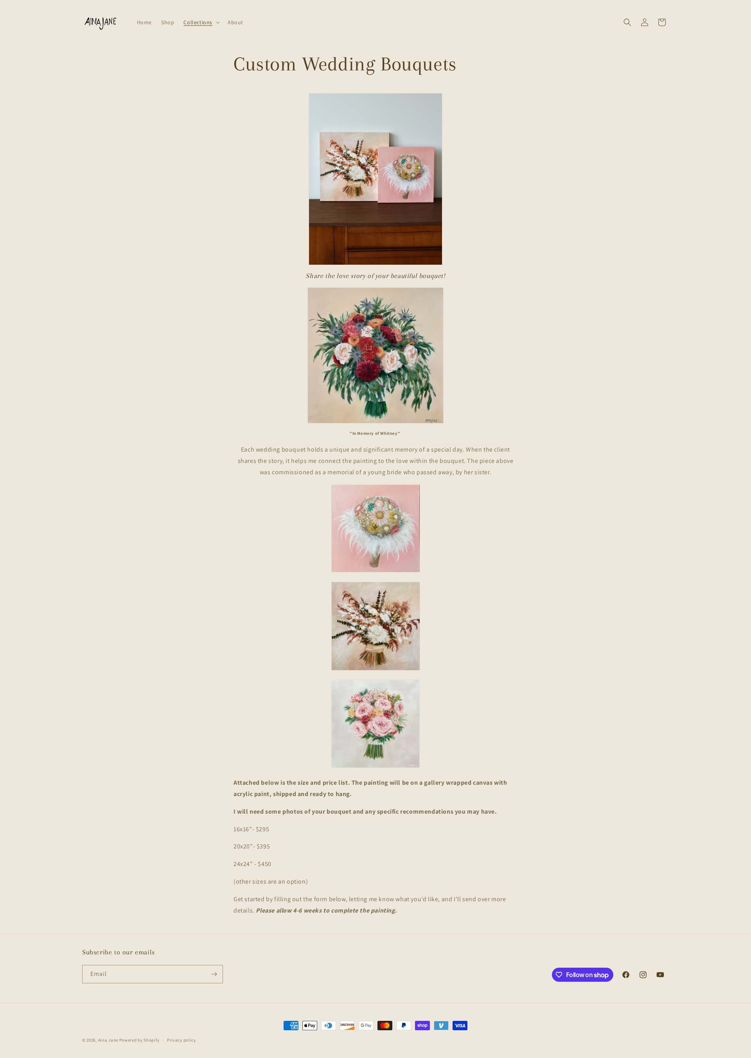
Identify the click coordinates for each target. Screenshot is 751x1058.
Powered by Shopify (139, 1040)
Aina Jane (108, 1040)
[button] (201, 22)
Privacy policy (181, 1040)
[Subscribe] (214, 974)
